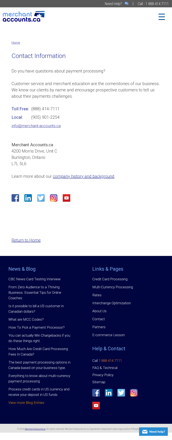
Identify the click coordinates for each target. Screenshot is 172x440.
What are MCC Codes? (26, 319)
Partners (99, 327)
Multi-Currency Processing (112, 287)
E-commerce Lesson (108, 335)
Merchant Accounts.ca (35, 429)
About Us (99, 311)
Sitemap (98, 382)
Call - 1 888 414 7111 (153, 3)
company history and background (83, 176)
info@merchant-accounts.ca (36, 125)
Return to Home (26, 240)
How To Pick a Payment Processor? (36, 327)
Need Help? (114, 3)
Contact (98, 319)
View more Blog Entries (26, 402)
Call (107, 360)
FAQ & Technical (104, 368)
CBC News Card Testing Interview (34, 279)
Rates (97, 295)
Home (16, 43)
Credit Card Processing (110, 279)
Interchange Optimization (111, 303)
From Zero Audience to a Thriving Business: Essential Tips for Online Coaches (34, 292)
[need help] (153, 431)
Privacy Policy (102, 375)
